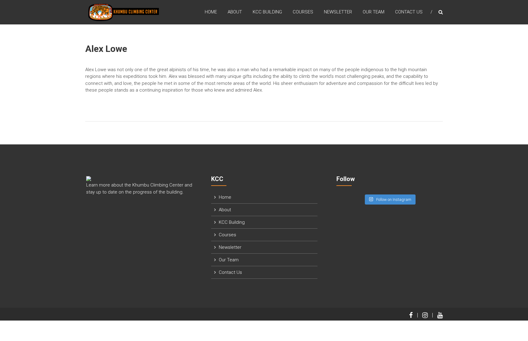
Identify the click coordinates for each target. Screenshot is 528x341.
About (235, 12)
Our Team (373, 12)
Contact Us (409, 12)
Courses (303, 12)
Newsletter (338, 12)
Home (211, 12)
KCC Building (267, 12)
